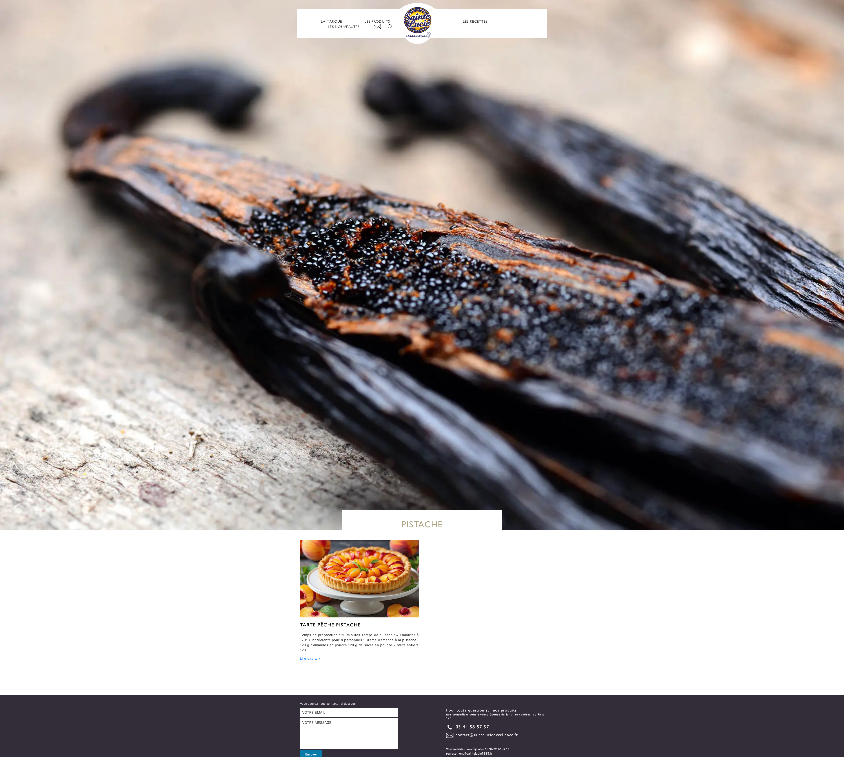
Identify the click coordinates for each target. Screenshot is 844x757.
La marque (331, 21)
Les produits (377, 21)
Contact (377, 26)
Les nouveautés (344, 26)
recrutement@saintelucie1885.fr (469, 753)
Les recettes (475, 21)
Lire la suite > (310, 658)
